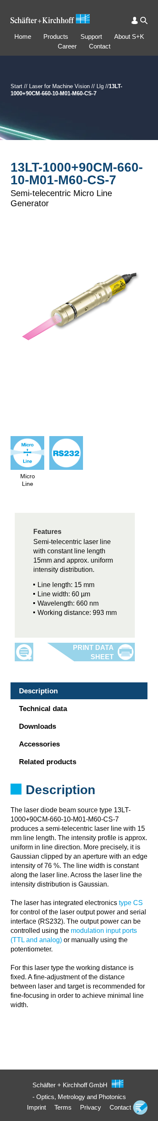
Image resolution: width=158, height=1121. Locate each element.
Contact (99, 46)
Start (16, 86)
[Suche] (143, 20)
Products (55, 36)
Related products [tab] (47, 762)
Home (22, 36)
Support (91, 36)
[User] (134, 20)
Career (67, 46)
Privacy (90, 1107)
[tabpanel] (79, 801)
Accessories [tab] (39, 744)
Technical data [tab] (43, 709)
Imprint (36, 1107)
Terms (63, 1107)
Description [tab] (38, 691)
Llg (100, 86)
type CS (131, 902)
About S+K (129, 36)
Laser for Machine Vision (59, 86)
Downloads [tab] (37, 726)
